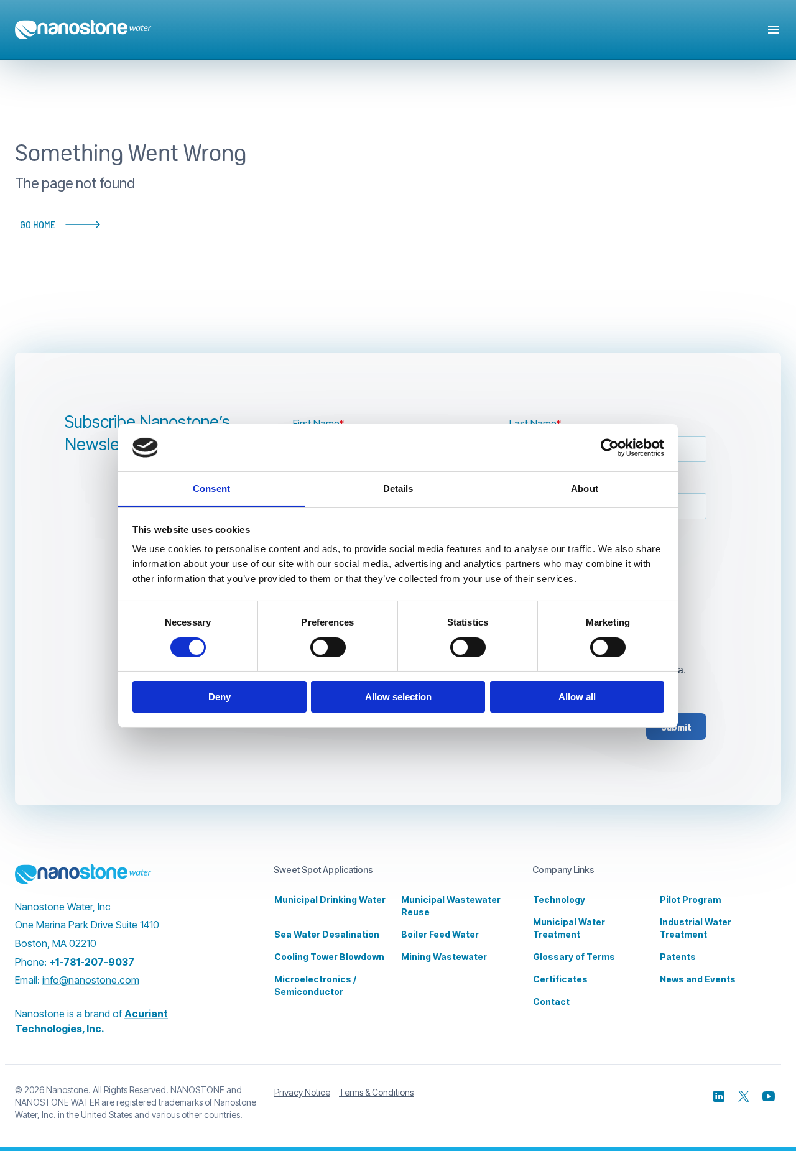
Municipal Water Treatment (569, 928)
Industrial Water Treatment (695, 928)
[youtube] (768, 1096)
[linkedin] (718, 1096)
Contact (551, 1001)
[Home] (83, 30)
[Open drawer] (773, 29)
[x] (743, 1096)
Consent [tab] (211, 488)
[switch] (328, 647)
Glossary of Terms (574, 956)
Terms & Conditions (376, 1092)
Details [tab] (398, 488)
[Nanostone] (83, 874)
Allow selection (398, 696)
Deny (219, 696)
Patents (678, 956)
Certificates (560, 979)
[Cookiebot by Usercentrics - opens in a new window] (609, 447)
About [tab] (584, 488)
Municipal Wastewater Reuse (451, 905)
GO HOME (37, 224)
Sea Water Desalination (326, 934)
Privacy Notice (302, 1092)
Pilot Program (690, 899)
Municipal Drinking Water (330, 899)
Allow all (577, 696)
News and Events (698, 979)
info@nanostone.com (90, 980)
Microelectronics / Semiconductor (315, 985)
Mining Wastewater (444, 956)
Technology (559, 899)
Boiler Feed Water (440, 934)
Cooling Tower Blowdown (329, 956)
